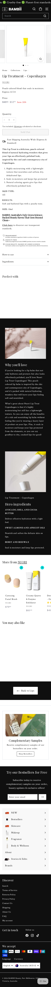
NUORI (5, 82)
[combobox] (25, 16)
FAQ (4, 916)
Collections (16, 70)
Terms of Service (9, 890)
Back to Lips (27, 690)
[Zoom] (40, 58)
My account (7, 920)
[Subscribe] (42, 797)
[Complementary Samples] (25, 725)
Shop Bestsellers (25, 754)
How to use (8, 254)
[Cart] (40, 9)
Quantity (6, 114)
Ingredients (8, 261)
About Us (6, 912)
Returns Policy (9, 894)
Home (5, 70)
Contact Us (7, 903)
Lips (25, 70)
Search (5, 886)
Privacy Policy (8, 899)
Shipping (18, 126)
